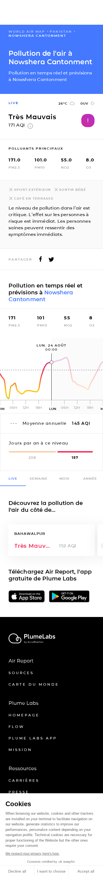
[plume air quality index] (30, 127)
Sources (21, 673)
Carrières (24, 780)
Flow (16, 726)
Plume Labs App (33, 738)
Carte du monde (34, 684)
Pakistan (61, 31)
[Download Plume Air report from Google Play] (69, 596)
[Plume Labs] (51, 638)
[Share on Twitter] (51, 260)
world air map (27, 31)
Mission (20, 749)
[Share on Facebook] (40, 260)
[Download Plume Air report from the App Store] (27, 596)
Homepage (24, 715)
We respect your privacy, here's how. (32, 854)
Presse (19, 792)
